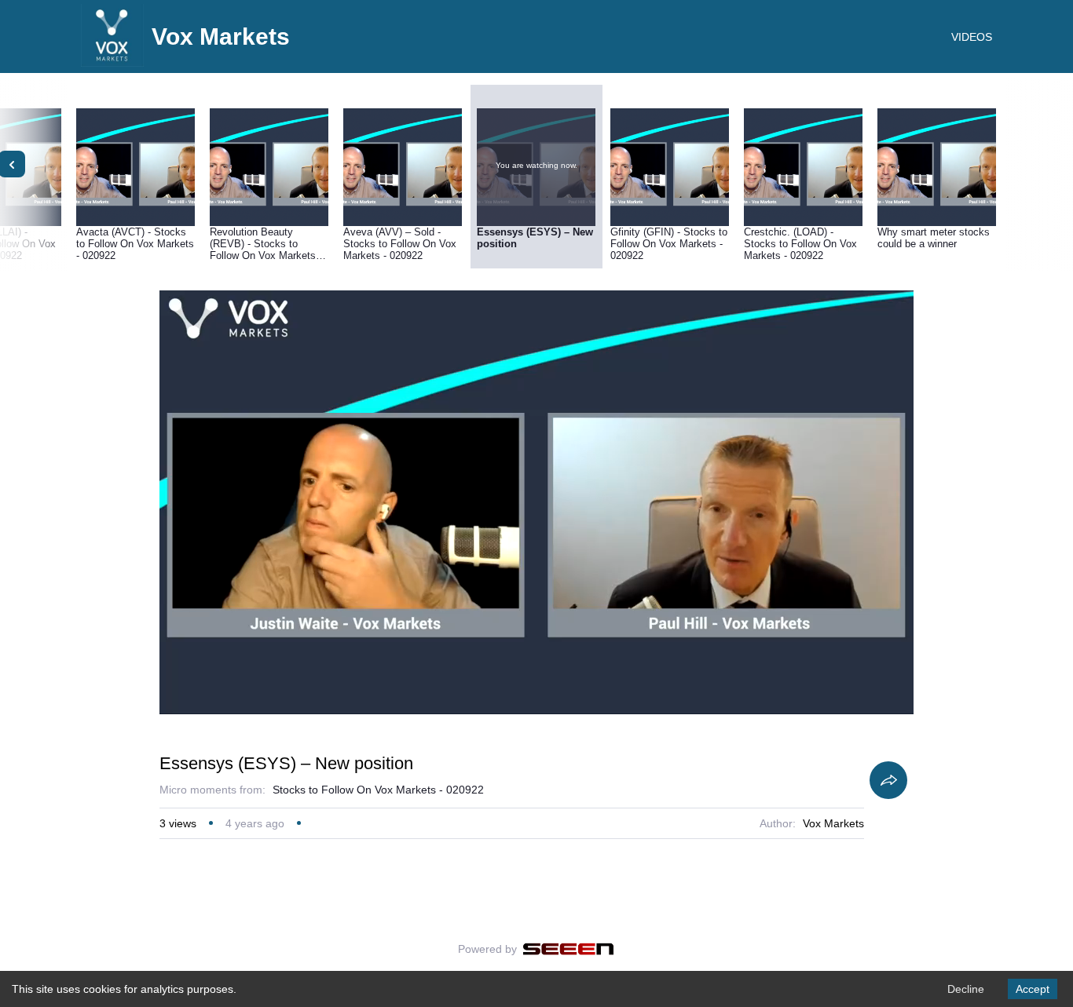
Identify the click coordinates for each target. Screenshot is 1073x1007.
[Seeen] (568, 949)
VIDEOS (971, 37)
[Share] (888, 780)
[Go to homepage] (112, 63)
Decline (965, 989)
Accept (1032, 989)
